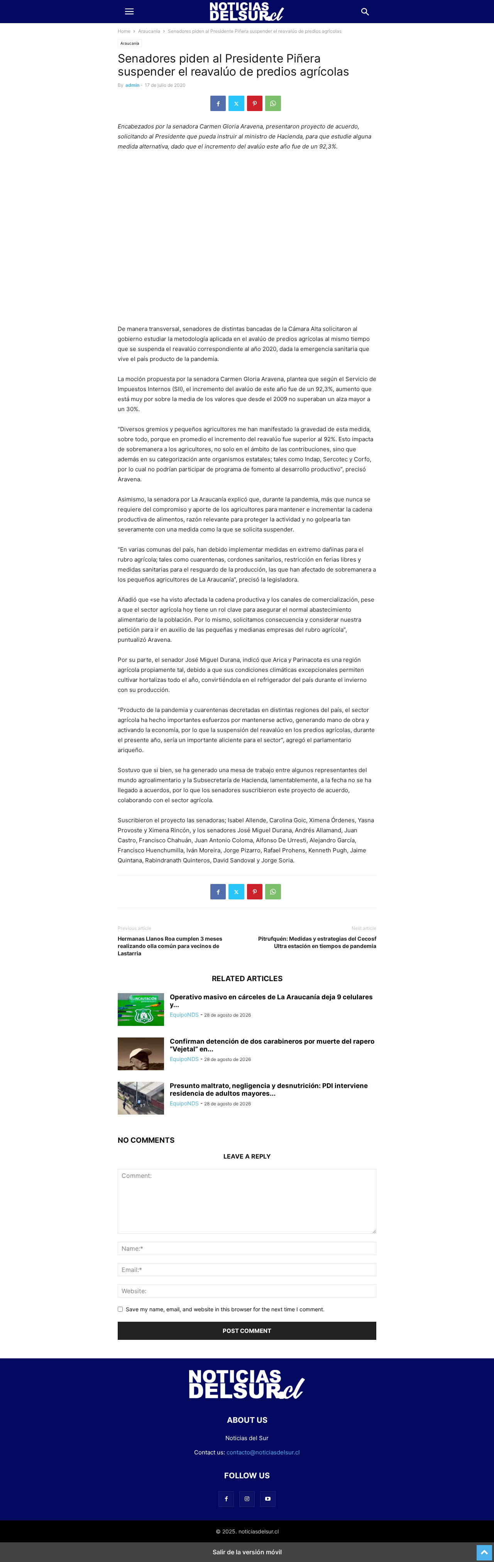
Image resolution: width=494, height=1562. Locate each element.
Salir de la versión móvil (247, 1552)
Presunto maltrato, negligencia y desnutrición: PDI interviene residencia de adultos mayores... (269, 1089)
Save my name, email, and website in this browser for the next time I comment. (225, 1309)
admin (132, 85)
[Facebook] (218, 103)
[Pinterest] (254, 103)
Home (124, 31)
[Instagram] (247, 1499)
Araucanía (149, 31)
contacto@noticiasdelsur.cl (263, 1452)
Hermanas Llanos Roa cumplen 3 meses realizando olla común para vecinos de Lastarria (170, 945)
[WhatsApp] (273, 103)
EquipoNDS (184, 1014)
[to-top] (484, 1549)
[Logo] (247, 1396)
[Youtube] (268, 1499)
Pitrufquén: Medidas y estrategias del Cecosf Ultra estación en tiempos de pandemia (317, 942)
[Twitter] (236, 103)
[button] (129, 11)
